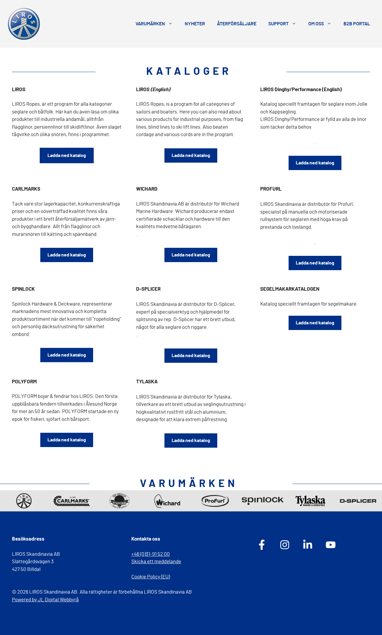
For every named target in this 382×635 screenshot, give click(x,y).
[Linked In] (308, 544)
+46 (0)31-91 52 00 (150, 554)
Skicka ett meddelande (156, 561)
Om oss (316, 23)
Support (278, 23)
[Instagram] (285, 544)
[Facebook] (262, 544)
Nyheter (195, 23)
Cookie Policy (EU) (150, 576)
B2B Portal (357, 23)
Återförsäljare (236, 23)
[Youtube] (331, 544)
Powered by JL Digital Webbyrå (45, 599)
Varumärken (150, 23)
